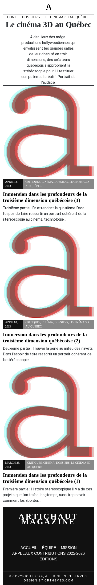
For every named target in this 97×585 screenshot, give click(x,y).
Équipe (49, 548)
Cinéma (47, 181)
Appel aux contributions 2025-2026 (48, 553)
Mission (69, 548)
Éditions (48, 559)
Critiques (32, 181)
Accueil (28, 548)
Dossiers (61, 181)
